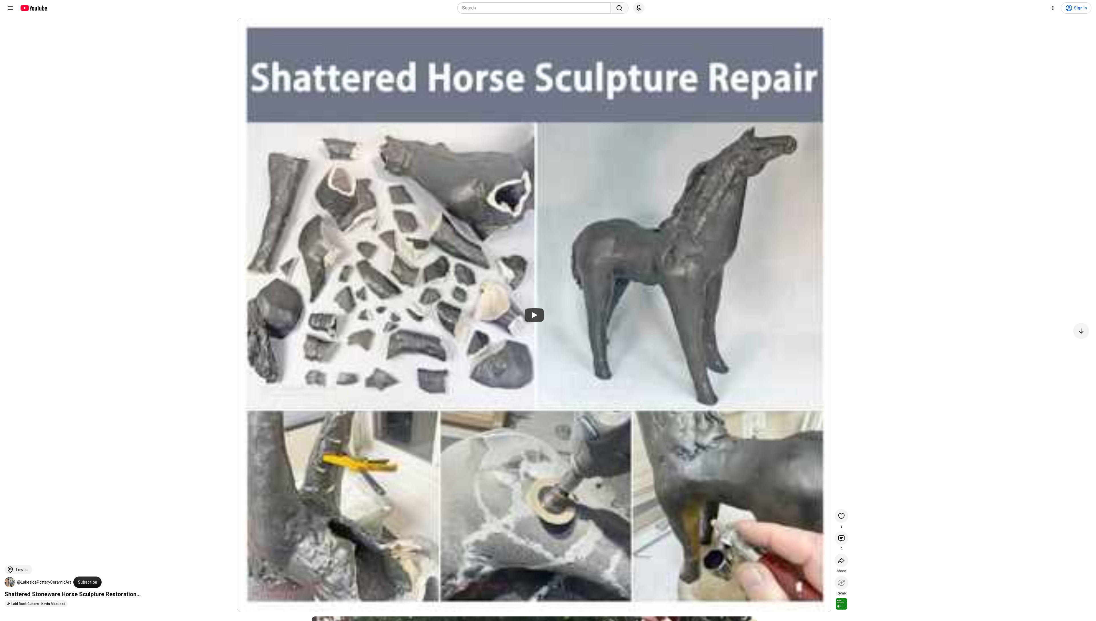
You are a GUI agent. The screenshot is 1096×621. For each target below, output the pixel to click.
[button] (10, 582)
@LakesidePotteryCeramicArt (44, 582)
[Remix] (841, 583)
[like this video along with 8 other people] (841, 516)
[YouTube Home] (33, 8)
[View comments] (841, 538)
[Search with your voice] (638, 8)
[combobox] (535, 8)
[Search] (619, 8)
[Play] (534, 315)
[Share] (841, 560)
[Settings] (1052, 8)
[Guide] (10, 8)
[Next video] (1081, 331)
